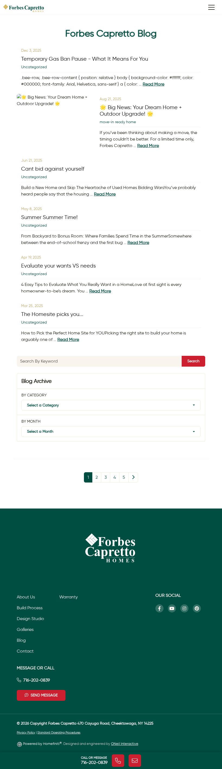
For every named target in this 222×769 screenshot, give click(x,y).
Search (193, 361)
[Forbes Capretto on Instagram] (186, 608)
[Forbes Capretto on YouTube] (174, 608)
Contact (25, 651)
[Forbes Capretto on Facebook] (161, 608)
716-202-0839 (36, 680)
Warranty (68, 596)
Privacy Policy (26, 732)
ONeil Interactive (124, 744)
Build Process (30, 607)
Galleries (25, 629)
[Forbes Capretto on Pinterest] (199, 608)
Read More (153, 84)
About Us (26, 596)
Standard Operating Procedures (58, 732)
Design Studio (30, 618)
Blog (21, 640)
